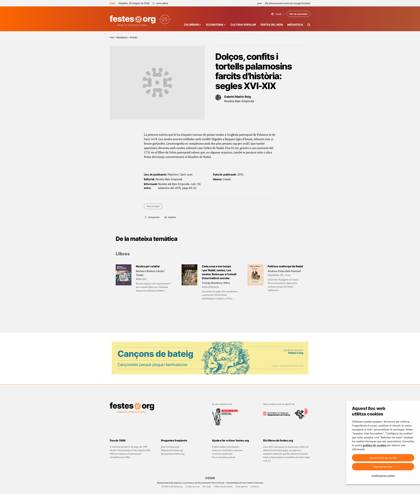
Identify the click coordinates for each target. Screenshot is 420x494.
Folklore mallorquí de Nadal (285, 266)
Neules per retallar (148, 266)
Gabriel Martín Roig (237, 96)
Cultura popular (243, 24)
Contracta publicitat (222, 453)
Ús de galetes (241, 486)
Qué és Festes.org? (170, 446)
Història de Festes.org (172, 450)
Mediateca (295, 24)
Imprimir (172, 217)
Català (277, 14)
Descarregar (153, 206)
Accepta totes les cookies (383, 457)
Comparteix (154, 217)
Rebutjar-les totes (383, 466)
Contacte (255, 486)
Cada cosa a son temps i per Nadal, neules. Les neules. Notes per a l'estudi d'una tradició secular (219, 272)
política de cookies (374, 445)
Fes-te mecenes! (298, 13)
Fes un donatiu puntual (223, 457)
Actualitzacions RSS (120, 457)
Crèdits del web (193, 486)
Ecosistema (214, 24)
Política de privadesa (223, 486)
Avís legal (206, 486)
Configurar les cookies (383, 475)
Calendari (191, 24)
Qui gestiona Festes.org (172, 453)
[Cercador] (308, 24)
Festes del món (272, 24)
